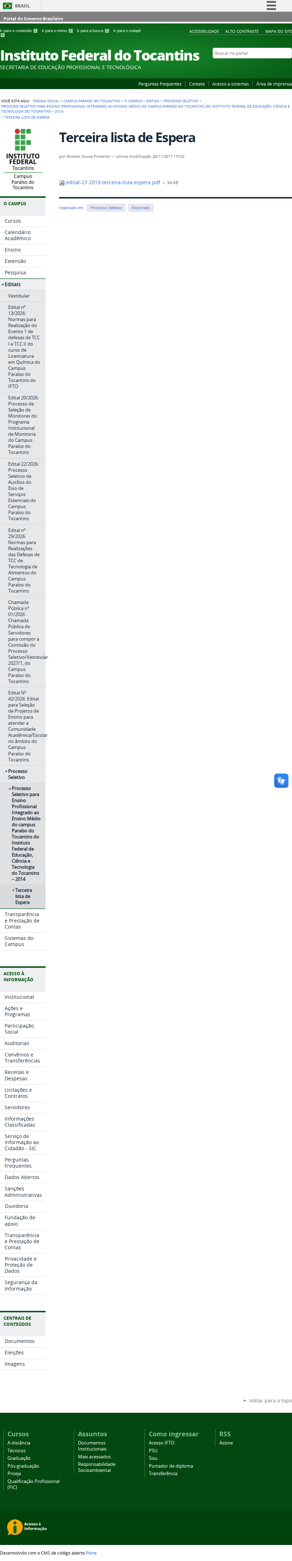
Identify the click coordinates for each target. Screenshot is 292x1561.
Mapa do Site (278, 31)
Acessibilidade (204, 31)
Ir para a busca (92, 31)
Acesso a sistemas (230, 84)
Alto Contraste (242, 31)
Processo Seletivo (180, 100)
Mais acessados (94, 1457)
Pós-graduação (23, 1466)
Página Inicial (46, 100)
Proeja (14, 1473)
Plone (91, 1553)
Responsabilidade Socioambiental (96, 1467)
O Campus (133, 100)
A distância (18, 1443)
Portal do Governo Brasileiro (33, 19)
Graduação (19, 1458)
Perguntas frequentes (160, 84)
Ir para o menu (57, 31)
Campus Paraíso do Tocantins (91, 100)
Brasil (22, 6)
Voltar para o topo (270, 1400)
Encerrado (141, 208)
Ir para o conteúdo (18, 31)
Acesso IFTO (161, 1443)
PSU (153, 1451)
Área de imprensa (274, 84)
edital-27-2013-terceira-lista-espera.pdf (113, 182)
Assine (226, 1443)
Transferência (163, 1473)
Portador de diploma (171, 1466)
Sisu (153, 1458)
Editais (152, 100)
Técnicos (16, 1451)
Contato (197, 84)
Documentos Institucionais (92, 1446)
